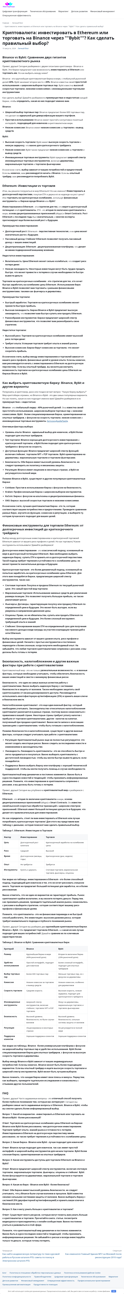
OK (114, 1291)
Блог (4, 1273)
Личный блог (17, 23)
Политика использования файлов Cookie (82, 1273)
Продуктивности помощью (46, 1284)
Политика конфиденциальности (16, 1276)
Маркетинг (63, 11)
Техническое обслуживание (43, 11)
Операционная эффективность (16, 15)
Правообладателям (42, 1276)
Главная (5, 23)
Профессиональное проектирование (94, 1280)
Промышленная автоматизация (16, 1284)
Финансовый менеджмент (102, 11)
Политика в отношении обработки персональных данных (35, 1273)
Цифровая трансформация (14, 11)
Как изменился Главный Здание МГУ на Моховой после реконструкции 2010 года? (93, 1254)
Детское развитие (79, 11)
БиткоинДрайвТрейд (57, 421)
